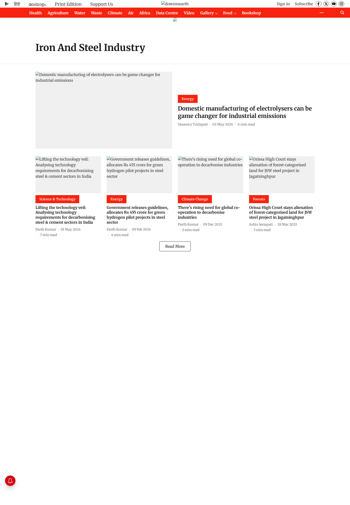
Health (35, 12)
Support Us (101, 4)
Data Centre (167, 12)
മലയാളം (37, 4)
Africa (144, 12)
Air (131, 12)
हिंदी (17, 4)
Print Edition (68, 4)
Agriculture (58, 12)
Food (227, 12)
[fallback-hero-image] (103, 110)
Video (189, 12)
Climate (115, 12)
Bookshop (251, 12)
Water (79, 12)
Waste (96, 12)
